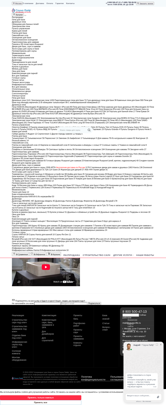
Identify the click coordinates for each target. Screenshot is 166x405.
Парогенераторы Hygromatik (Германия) (67, 156)
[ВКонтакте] (123, 334)
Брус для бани (92, 185)
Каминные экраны (21, 246)
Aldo (88, 170)
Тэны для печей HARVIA (24, 205)
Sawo (56, 170)
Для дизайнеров (48, 332)
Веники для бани (102, 179)
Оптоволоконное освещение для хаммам (87, 228)
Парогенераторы (21, 226)
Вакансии (132, 320)
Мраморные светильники (120, 228)
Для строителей (47, 339)
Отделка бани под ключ (19, 336)
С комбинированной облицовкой (84, 102)
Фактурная (142, 138)
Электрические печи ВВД (51, 120)
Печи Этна (92, 109)
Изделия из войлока (38, 176)
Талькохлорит (19, 138)
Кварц (79, 134)
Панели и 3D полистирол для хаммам (112, 226)
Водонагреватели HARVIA (24, 197)
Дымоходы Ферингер (84, 201)
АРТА (70, 167)
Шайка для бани (76, 174)
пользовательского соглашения (55, 379)
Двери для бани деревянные (30, 170)
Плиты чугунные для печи (91, 241)
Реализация (18, 315)
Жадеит (32, 134)
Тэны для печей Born (84, 208)
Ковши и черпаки (134, 174)
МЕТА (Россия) (98, 239)
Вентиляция (54, 221)
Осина (48, 187)
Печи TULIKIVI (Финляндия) (58, 123)
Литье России (83, 239)
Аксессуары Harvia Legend (101, 176)
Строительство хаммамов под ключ (19, 329)
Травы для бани (23, 181)
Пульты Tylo (105, 127)
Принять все (40, 402)
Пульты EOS (119, 127)
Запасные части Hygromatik (40, 208)
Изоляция (17, 221)
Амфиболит (76, 138)
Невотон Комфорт (21, 127)
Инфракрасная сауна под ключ (19, 344)
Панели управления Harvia (43, 127)
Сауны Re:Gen (63, 234)
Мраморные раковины (95, 230)
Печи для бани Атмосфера (86, 107)
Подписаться (94, 303)
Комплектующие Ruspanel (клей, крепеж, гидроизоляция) (111, 161)
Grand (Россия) (131, 239)
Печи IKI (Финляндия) (98, 120)
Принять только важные (41, 397)
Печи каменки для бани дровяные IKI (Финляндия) (125, 107)
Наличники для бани (119, 185)
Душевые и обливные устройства (83, 212)
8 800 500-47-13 (114, 2)
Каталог (19, 15)
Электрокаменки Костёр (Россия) (56, 118)
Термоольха (72, 187)
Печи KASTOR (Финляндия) (59, 114)
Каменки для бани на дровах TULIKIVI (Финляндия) (61, 111)
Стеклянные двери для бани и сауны (31, 167)
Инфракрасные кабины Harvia (26, 250)
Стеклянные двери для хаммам (50, 228)
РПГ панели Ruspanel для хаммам (29, 161)
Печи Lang (79, 123)
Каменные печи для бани (130, 100)
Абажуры (42, 149)
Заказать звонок (146, 4)
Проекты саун (77, 331)
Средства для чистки (43, 181)
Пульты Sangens (128, 129)
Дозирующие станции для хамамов (77, 226)
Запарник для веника (96, 174)
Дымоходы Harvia (64, 201)
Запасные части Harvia (49, 205)
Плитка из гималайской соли (26, 145)
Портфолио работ (79, 324)
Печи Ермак (142, 111)
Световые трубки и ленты (62, 149)
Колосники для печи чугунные (42, 241)
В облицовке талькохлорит (54, 102)
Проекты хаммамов (78, 337)
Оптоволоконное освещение (90, 149)
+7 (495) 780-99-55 (128, 2)
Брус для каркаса (112, 221)
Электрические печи (42, 100)
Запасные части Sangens (74, 205)
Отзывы (132, 330)
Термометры (19, 179)
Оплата (49, 3)
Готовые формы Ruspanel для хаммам (65, 161)
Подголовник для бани (64, 179)
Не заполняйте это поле (23, 303)
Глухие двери (100, 170)
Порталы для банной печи (122, 111)
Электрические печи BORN (116, 118)
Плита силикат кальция (35, 221)
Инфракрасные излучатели (55, 250)
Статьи (105, 323)
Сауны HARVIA (20, 234)
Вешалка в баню (57, 176)
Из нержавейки (46, 197)
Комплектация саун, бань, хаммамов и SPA (49, 324)
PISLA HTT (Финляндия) (63, 239)
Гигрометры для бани (142, 176)
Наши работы (145, 255)
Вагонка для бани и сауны (33, 185)
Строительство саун (96, 255)
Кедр (15, 185)
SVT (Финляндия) (41, 239)
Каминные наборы (41, 246)
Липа (104, 185)
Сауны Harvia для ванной (42, 234)
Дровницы (57, 246)
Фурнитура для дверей (72, 170)
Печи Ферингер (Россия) (111, 109)
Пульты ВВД (43, 129)
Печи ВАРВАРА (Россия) (46, 109)
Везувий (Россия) (21, 239)
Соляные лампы (111, 145)
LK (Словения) (115, 239)
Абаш (51, 185)
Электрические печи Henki (25, 120)
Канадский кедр (105, 187)
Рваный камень (20, 141)
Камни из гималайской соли (133, 145)
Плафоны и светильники (24, 149)
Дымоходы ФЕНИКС (23, 201)
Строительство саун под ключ (19, 321)
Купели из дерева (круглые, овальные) (30, 212)
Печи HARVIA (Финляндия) (25, 107)
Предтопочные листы (72, 221)
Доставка (40, 3)
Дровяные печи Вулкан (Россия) (89, 114)
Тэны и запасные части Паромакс (125, 205)
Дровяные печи (21, 100)
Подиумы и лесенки (140, 212)
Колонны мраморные (22, 230)
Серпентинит (44, 134)
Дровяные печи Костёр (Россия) (28, 114)
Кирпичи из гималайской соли (55, 145)
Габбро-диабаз (19, 134)
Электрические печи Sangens (87, 118)
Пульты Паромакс (94, 129)
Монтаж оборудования (19, 358)
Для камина (104, 138)
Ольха (79, 185)
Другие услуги (122, 255)
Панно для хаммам (143, 228)
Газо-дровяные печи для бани (102, 100)
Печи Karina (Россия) (76, 120)
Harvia (138, 167)
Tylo (48, 170)
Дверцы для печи (67, 241)
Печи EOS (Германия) (97, 123)
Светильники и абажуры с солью (86, 145)
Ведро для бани (115, 174)
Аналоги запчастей (63, 208)
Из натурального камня (123, 138)
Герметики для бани (93, 221)
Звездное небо (138, 149)
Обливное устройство (56, 174)
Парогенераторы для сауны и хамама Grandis (109, 156)
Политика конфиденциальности (93, 378)
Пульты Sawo (134, 127)
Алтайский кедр (88, 187)
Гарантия (59, 3)
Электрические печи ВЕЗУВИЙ (124, 123)
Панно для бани (20, 192)
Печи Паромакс (36, 123)
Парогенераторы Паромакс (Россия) (30, 154)
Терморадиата (138, 185)
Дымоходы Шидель (45, 201)
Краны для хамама (50, 226)
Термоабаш (58, 187)
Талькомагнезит (35, 138)
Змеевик (64, 138)
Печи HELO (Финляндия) (123, 120)
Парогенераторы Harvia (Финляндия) (67, 154)
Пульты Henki (144, 129)
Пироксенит (51, 138)
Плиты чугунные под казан (117, 241)
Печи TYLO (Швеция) (141, 118)
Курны (36, 226)
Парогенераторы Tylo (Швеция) (101, 154)
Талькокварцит (89, 138)
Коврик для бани (85, 179)
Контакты (70, 3)
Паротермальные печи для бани (70, 100)
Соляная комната (16, 352)
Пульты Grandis (112, 129)
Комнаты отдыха (77, 344)
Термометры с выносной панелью (28, 174)
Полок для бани (66, 185)
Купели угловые (58, 212)
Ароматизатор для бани (124, 179)
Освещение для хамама (117, 149)
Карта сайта (130, 325)
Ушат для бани (123, 176)
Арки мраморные (42, 230)
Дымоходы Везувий (106, 201)
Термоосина (36, 187)
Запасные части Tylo (97, 205)
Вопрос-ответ (106, 328)
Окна (15, 217)
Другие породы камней (63, 134)
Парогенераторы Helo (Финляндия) (135, 154)
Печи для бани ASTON (97, 111)
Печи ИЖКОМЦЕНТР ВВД (72, 109)
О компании (28, 3)
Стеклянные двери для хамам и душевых (111, 167)
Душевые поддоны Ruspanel (115, 212)
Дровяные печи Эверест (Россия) (55, 107)
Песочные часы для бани (39, 179)
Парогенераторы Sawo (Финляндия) (29, 156)
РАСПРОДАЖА (71, 255)
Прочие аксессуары (77, 176)
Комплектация (49, 315)
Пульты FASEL (28, 129)
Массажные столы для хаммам (68, 230)
